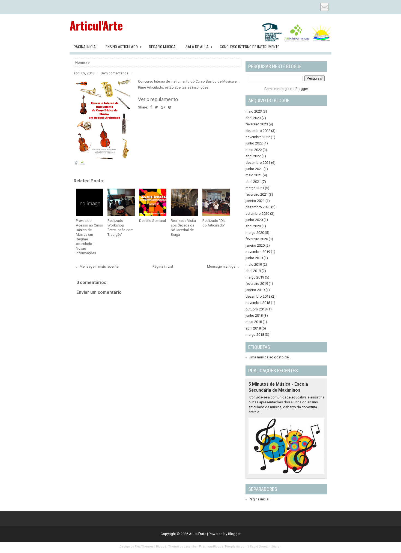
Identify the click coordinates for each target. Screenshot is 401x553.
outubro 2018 (256, 309)
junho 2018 (254, 315)
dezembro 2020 (258, 207)
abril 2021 (253, 182)
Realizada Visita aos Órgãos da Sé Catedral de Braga (183, 228)
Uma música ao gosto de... (270, 357)
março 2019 (255, 277)
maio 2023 (254, 111)
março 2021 (255, 188)
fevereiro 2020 (257, 239)
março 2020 (255, 233)
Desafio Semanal (152, 221)
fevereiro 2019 (257, 284)
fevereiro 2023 (257, 124)
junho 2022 (254, 143)
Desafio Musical (163, 47)
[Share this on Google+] (163, 107)
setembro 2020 (257, 213)
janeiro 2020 (255, 245)
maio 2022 (254, 150)
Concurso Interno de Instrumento (250, 47)
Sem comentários (114, 73)
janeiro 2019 (255, 290)
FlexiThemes (144, 546)
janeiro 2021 (255, 201)
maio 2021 (254, 175)
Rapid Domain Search (266, 546)
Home (80, 63)
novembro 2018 (258, 303)
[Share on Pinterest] (169, 107)
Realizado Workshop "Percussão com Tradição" (120, 228)
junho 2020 (254, 220)
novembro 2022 (258, 137)
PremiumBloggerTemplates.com (223, 546)
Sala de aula (198, 46)
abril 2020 (253, 226)
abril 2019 (253, 271)
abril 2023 (253, 118)
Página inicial (162, 266)
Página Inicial (85, 47)
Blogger (301, 89)
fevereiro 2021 (257, 194)
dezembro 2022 (258, 131)
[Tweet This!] (156, 107)
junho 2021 (254, 169)
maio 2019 (254, 264)
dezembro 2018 (258, 296)
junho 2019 (254, 258)
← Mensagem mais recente (96, 266)
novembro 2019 (258, 252)
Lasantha (190, 546)
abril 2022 (253, 156)
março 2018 (255, 335)
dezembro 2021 (258, 163)
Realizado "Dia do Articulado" (214, 223)
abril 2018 (253, 328)
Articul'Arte (96, 25)
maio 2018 (254, 322)
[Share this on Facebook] (151, 107)
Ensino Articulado (123, 46)
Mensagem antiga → (223, 266)
